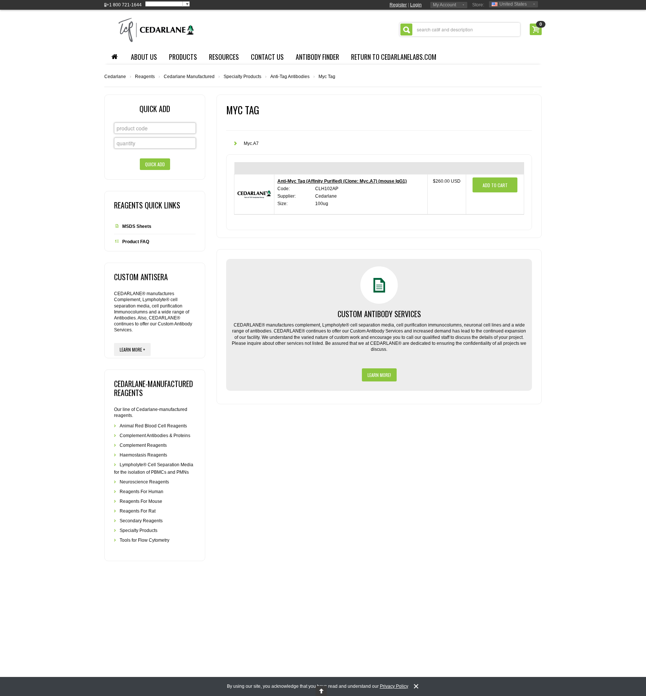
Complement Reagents (143, 445)
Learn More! (379, 375)
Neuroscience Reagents (144, 482)
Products (183, 57)
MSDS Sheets (136, 226)
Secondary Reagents (141, 520)
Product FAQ (135, 241)
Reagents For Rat (138, 511)
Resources (224, 57)
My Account (444, 4)
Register (398, 4)
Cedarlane (115, 76)
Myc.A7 (251, 143)
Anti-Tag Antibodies (290, 76)
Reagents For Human (141, 491)
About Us (144, 57)
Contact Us (267, 57)
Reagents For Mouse (141, 501)
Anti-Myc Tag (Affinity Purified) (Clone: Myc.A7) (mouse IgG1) (342, 181)
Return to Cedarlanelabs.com (393, 57)
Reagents (145, 76)
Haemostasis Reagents (143, 455)
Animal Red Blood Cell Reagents (153, 426)
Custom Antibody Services (379, 313)
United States (513, 4)
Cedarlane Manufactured (189, 76)
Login (416, 4)
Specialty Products (242, 76)
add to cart (495, 185)
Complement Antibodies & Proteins (155, 435)
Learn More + (132, 349)
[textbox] (460, 29)
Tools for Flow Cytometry (144, 540)
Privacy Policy (394, 686)
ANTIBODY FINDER (317, 57)
